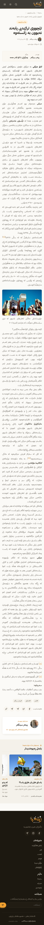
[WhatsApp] (12, 709)
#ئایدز (36, 701)
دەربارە (39, 883)
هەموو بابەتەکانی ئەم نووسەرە (18, 729)
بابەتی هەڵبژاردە (37, 845)
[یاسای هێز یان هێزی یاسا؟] (25, 765)
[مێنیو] (4, 4)
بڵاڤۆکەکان (38, 867)
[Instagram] (33, 833)
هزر (41, 849)
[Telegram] (17, 709)
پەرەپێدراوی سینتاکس (28, 921)
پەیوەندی (39, 887)
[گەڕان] (16, 4)
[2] (29, 458)
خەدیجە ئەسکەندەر (36, 796)
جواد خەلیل (4, 796)
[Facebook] (29, 709)
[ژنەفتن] (37, 4)
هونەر (40, 858)
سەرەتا (40, 13)
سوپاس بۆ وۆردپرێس (13, 921)
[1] (4, 236)
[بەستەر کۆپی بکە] (6, 709)
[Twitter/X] (23, 709)
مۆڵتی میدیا (38, 863)
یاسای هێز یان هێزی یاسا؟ (30, 782)
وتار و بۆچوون (31, 13)
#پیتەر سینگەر (18, 701)
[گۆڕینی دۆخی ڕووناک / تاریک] (10, 4)
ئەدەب (39, 854)
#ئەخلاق (28, 701)
